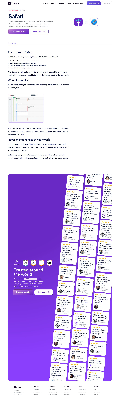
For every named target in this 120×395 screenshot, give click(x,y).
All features (36, 389)
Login (81, 3)
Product (45, 3)
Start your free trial (94, 3)
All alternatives (67, 389)
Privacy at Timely (83, 392)
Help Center (52, 389)
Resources (61, 3)
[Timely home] (13, 3)
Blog (95, 389)
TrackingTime (67, 392)
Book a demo (107, 3)
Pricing (69, 3)
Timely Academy (53, 392)
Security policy (82, 389)
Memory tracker (37, 392)
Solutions (53, 3)
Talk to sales (75, 3)
